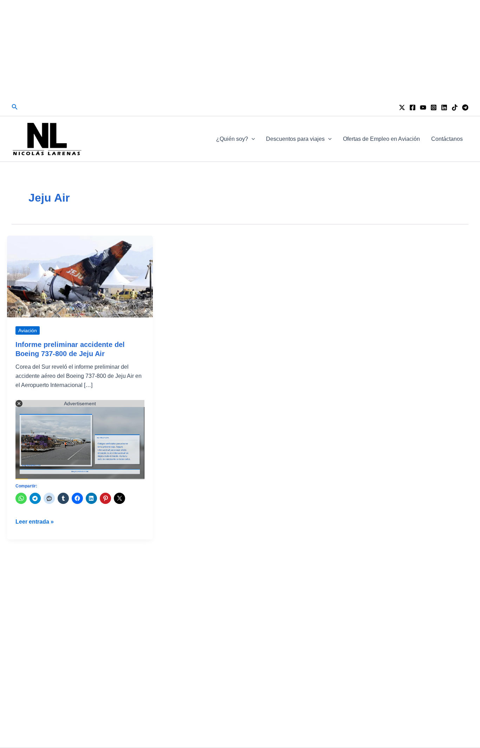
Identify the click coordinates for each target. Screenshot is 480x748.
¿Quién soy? (232, 139)
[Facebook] (412, 107)
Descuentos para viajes (295, 139)
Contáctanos (447, 139)
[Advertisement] (240, 49)
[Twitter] (402, 107)
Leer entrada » (34, 522)
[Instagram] (433, 107)
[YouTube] (423, 107)
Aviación (27, 330)
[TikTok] (455, 107)
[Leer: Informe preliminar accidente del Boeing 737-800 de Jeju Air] (80, 276)
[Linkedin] (444, 107)
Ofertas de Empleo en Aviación (381, 139)
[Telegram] (465, 107)
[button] (15, 107)
